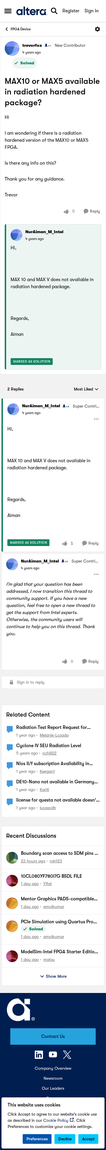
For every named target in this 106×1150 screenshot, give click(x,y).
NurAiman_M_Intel (44, 231)
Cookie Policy (55, 1120)
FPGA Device (21, 29)
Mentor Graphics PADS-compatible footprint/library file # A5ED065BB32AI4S (57, 899)
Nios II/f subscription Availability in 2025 (52, 764)
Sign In (92, 11)
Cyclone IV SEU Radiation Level (48, 745)
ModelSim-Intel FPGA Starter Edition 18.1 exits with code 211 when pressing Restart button (60, 952)
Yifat (47, 883)
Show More (56, 976)
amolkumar (53, 906)
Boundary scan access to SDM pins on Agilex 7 (60, 854)
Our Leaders (53, 1088)
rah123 (56, 861)
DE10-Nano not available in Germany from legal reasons (55, 782)
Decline (65, 1138)
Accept (88, 1138)
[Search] (54, 10)
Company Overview (53, 1068)
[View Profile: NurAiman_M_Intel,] (16, 235)
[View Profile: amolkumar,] (12, 903)
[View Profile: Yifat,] (12, 881)
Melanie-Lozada (54, 735)
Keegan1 (47, 771)
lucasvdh (48, 807)
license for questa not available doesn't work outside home (57, 800)
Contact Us (53, 1036)
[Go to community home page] (32, 11)
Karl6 (44, 789)
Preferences (37, 1138)
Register (71, 11)
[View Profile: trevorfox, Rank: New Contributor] (12, 48)
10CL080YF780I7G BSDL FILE (51, 876)
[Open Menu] (97, 29)
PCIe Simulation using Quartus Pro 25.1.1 (57, 922)
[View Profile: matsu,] (12, 956)
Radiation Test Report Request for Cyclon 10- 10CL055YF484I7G (51, 728)
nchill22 (49, 753)
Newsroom (53, 1078)
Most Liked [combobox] (86, 389)
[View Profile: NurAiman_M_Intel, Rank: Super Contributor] (13, 409)
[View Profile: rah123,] (12, 858)
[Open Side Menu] (7, 10)
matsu (49, 959)
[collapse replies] (53, 401)
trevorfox (32, 45)
